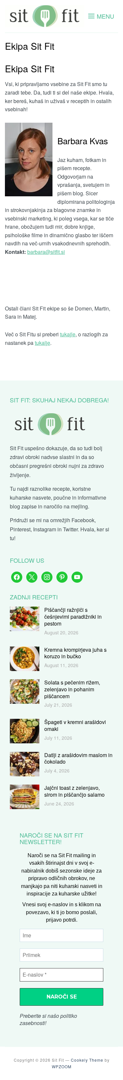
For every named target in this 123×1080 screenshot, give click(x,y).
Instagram (44, 529)
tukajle (67, 334)
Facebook (83, 520)
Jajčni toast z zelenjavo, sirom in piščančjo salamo (74, 791)
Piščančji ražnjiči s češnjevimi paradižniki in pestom (73, 616)
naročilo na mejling (66, 506)
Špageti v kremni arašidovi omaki (75, 725)
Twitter (70, 529)
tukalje (42, 342)
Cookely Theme (87, 1060)
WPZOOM (62, 1066)
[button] (101, 16)
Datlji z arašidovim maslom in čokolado (78, 758)
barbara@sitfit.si (46, 252)
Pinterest (20, 529)
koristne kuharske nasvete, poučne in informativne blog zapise (58, 497)
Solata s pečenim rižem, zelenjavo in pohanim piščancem (72, 689)
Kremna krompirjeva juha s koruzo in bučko (75, 653)
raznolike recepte (50, 488)
